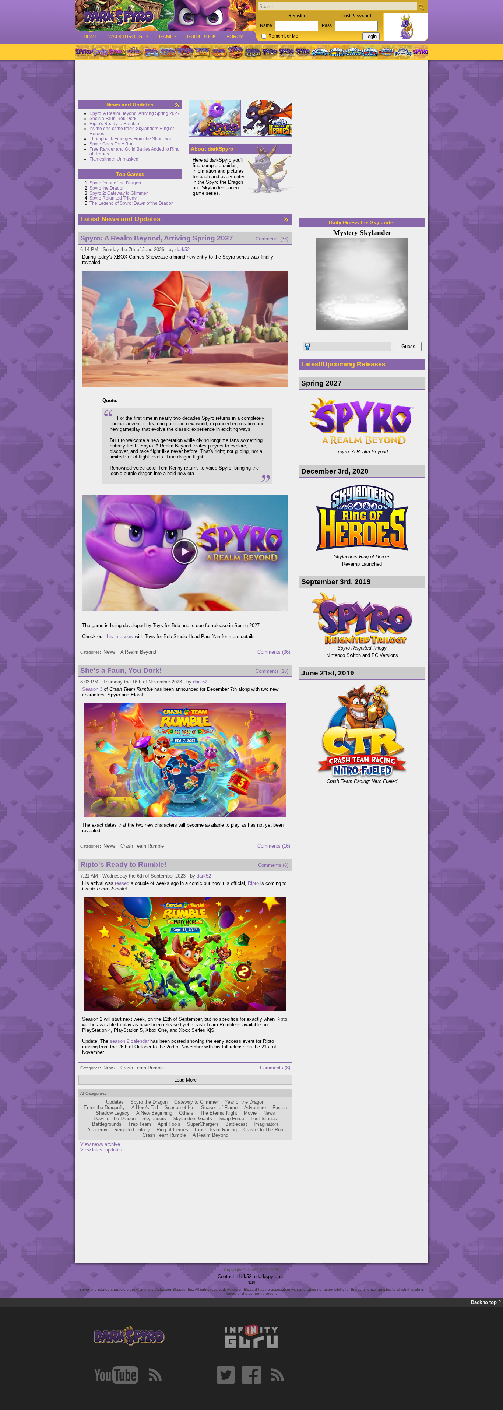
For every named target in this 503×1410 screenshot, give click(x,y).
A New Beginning (154, 1113)
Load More (185, 1080)
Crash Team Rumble (142, 846)
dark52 (182, 249)
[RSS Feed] (177, 105)
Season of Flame (219, 1107)
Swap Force (231, 1118)
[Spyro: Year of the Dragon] (134, 52)
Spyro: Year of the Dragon (115, 183)
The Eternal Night (218, 1113)
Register (296, 16)
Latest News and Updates (120, 219)
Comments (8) (273, 865)
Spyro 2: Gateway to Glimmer (118, 193)
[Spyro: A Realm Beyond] (419, 52)
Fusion (279, 1107)
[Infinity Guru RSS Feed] (277, 1375)
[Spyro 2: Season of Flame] (167, 52)
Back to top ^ (486, 1302)
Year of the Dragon (244, 1102)
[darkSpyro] (129, 1336)
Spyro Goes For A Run (111, 144)
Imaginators (266, 1124)
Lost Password (356, 16)
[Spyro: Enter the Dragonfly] (184, 52)
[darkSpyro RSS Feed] (155, 1375)
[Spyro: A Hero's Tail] (235, 52)
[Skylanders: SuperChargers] (386, 52)
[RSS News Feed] (286, 219)
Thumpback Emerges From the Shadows (130, 138)
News (109, 652)
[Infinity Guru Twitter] (226, 1375)
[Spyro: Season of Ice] (151, 52)
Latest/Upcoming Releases (343, 364)
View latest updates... (103, 1150)
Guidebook (201, 36)
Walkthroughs (128, 36)
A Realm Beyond (138, 652)
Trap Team (139, 1124)
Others (186, 1113)
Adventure (255, 1107)
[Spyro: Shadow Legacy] (252, 52)
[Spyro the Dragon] (100, 52)
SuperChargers (203, 1124)
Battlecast (236, 1124)
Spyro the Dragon (107, 188)
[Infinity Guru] (251, 1336)
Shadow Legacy (113, 1113)
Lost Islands (264, 1118)
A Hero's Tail (144, 1107)
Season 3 (92, 689)
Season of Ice (179, 1107)
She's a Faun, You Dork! (113, 118)
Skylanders (154, 1118)
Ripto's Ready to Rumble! (114, 123)
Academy (97, 1129)
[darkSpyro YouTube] (116, 1375)
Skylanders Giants (192, 1118)
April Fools (169, 1124)
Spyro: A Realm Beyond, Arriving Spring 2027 (134, 113)
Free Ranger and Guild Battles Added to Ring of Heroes (134, 152)
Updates (115, 1102)
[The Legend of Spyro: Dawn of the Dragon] (303, 52)
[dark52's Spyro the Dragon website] (165, 15)
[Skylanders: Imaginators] (403, 52)
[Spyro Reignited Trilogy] (83, 52)
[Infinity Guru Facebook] (251, 1375)
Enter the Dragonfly (104, 1107)
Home (91, 36)
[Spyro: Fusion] (218, 52)
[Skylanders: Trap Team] (370, 52)
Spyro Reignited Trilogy (113, 198)
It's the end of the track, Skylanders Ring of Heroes (131, 131)
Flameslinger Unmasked (113, 159)
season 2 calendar (129, 1041)
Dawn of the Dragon (115, 1118)
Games (168, 36)
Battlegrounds (107, 1124)
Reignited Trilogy (132, 1129)
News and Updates (130, 105)
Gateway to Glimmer (196, 1102)
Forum (235, 36)
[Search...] (421, 7)
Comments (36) (272, 239)
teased (122, 883)
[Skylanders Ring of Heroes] (266, 118)
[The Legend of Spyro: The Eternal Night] (286, 52)
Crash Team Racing (216, 1129)
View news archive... (102, 1144)
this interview (119, 636)
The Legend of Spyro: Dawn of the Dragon (131, 203)
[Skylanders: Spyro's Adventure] (320, 52)
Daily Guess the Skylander (362, 222)
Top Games (130, 174)
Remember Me (283, 36)
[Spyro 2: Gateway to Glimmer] (117, 52)
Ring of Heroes (172, 1129)
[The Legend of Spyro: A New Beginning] (269, 52)
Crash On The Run (263, 1129)
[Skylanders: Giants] (336, 52)
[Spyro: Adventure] (201, 52)
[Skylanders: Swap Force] (353, 52)
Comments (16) (272, 671)
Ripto (253, 883)
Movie (250, 1113)
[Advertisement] (251, 80)
